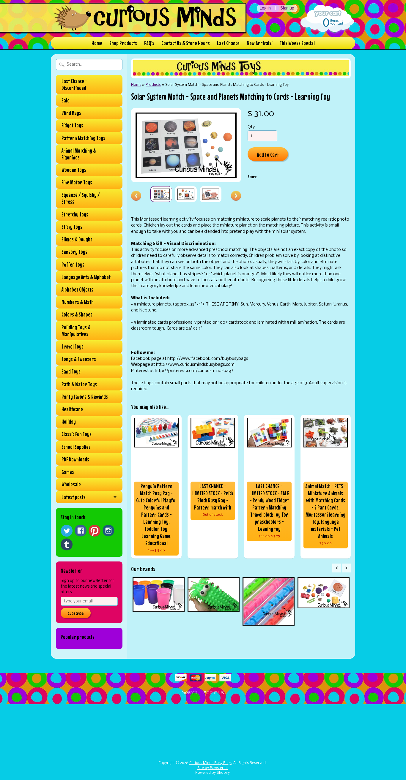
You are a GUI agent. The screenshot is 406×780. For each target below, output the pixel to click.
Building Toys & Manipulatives (76, 330)
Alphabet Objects (77, 289)
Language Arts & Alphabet (86, 277)
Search (189, 693)
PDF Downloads (75, 459)
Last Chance (228, 42)
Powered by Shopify (212, 773)
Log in (265, 8)
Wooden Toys (74, 170)
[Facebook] (80, 531)
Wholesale (71, 484)
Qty (251, 127)
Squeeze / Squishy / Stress (81, 198)
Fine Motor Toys (77, 182)
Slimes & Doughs (77, 239)
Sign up (287, 8)
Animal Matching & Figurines (79, 154)
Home (97, 42)
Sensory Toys (74, 252)
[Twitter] (67, 531)
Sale (66, 100)
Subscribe (76, 613)
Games (68, 472)
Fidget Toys (72, 125)
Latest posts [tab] (74, 497)
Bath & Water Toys (79, 384)
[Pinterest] (94, 531)
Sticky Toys (72, 227)
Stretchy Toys (75, 214)
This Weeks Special (297, 42)
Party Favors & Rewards (85, 396)
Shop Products (123, 42)
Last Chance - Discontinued (74, 84)
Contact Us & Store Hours (185, 42)
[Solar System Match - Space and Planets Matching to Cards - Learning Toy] (161, 194)
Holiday (69, 421)
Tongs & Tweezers (79, 359)
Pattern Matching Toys (83, 138)
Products (153, 85)
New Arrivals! (260, 42)
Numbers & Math (78, 302)
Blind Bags (71, 113)
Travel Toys (73, 346)
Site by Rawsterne (212, 768)
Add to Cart (268, 154)
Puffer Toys (73, 264)
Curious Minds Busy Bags (210, 763)
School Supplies (76, 447)
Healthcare (72, 409)
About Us (213, 693)
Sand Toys (71, 371)
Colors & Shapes (77, 314)
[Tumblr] (67, 544)
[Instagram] (108, 531)
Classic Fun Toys (77, 434)
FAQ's (149, 42)
